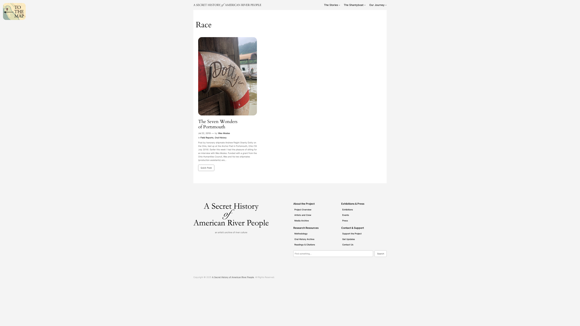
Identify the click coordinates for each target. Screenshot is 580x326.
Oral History (221, 137)
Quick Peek (206, 167)
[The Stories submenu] (339, 5)
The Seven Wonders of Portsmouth (217, 124)
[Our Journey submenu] (386, 5)
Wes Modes (224, 133)
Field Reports (207, 137)
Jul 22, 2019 (204, 133)
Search (380, 253)
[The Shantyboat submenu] (365, 5)
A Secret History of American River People (233, 277)
